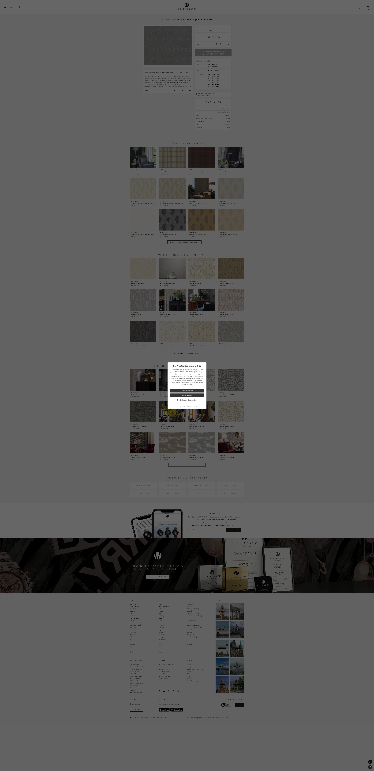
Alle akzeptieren (187, 390)
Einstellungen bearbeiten (187, 400)
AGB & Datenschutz (187, 406)
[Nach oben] (370, 767)
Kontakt (195, 406)
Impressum (179, 406)
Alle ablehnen (187, 395)
